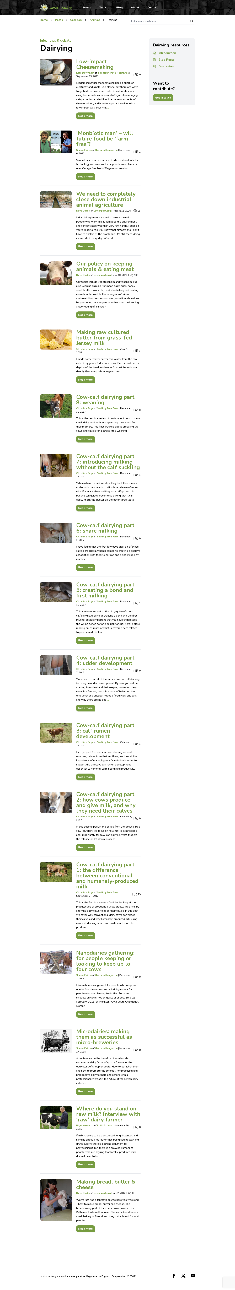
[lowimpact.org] (56, 7)
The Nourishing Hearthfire (113, 72)
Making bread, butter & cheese (105, 1184)
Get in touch (163, 98)
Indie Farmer (104, 1125)
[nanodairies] (56, 984)
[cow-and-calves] (56, 821)
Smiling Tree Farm (107, 349)
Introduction (167, 53)
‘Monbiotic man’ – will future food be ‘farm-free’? (104, 138)
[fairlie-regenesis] (56, 155)
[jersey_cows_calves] (56, 900)
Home (87, 7)
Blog (119, 7)
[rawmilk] (56, 1137)
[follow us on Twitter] (183, 1276)
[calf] (56, 751)
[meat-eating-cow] (56, 289)
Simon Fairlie (84, 150)
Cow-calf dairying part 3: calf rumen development (105, 731)
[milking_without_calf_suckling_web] (56, 482)
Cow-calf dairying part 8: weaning (105, 399)
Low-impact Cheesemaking (95, 64)
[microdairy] (56, 1062)
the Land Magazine (106, 150)
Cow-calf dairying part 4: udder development (105, 660)
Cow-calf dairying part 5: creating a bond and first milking (105, 590)
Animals (95, 20)
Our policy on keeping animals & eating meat (105, 266)
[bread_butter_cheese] (56, 1205)
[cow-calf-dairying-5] (56, 613)
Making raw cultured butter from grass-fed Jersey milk (104, 337)
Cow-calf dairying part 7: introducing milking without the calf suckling (108, 462)
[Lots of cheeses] (56, 89)
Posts (59, 20)
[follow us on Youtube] (193, 1276)
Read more (84, 115)
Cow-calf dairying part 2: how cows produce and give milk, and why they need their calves (106, 802)
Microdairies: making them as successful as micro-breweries (104, 1037)
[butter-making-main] (56, 356)
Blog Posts (166, 60)
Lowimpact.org (102, 210)
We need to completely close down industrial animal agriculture (106, 199)
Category (76, 20)
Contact (152, 7)
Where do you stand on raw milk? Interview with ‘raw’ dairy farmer (108, 1114)
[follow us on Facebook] (174, 1276)
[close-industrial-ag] (56, 220)
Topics (103, 7)
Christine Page (84, 349)
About (135, 7)
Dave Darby (83, 210)
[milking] (56, 547)
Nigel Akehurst (85, 1125)
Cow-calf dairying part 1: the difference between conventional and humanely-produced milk (107, 875)
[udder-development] (56, 683)
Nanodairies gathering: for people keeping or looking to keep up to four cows (105, 961)
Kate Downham (85, 72)
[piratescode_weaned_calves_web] (56, 418)
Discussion (166, 66)
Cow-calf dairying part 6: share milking (105, 528)
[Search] (192, 21)
